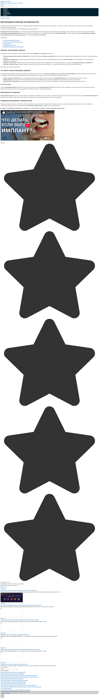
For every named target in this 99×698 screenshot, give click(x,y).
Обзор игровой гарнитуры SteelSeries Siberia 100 (13, 683)
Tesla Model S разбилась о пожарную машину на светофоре (16, 690)
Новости (5, 9)
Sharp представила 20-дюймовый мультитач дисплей (14, 680)
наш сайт (5, 57)
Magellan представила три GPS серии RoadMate (12, 673)
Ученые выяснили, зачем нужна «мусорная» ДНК (13, 672)
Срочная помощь (7, 43)
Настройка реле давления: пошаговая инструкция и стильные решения (19, 685)
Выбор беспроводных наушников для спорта (12, 678)
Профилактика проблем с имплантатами (13, 46)
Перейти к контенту (5, 1)
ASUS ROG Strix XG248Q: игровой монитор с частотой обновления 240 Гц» (19, 675)
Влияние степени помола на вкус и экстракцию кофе (14, 664)
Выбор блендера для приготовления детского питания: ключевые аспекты (19, 677)
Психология (6, 12)
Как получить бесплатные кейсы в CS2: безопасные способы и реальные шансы (21, 605)
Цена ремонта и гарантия (9, 45)
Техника (5, 10)
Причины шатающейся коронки (11, 40)
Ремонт (5, 15)
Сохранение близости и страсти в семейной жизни (13, 682)
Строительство (7, 13)
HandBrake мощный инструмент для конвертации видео (15, 634)
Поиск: (2, 6)
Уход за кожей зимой (6, 688)
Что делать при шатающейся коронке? (13, 42)
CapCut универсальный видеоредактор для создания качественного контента (20, 649)
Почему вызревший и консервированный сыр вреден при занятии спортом (20, 620)
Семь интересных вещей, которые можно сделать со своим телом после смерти (21, 686)
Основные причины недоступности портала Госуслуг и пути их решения (19, 590)
